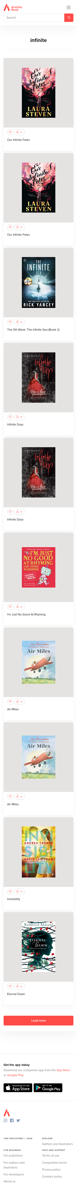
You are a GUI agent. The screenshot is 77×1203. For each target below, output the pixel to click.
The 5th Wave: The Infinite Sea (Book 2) (33, 330)
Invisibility (13, 899)
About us (9, 1181)
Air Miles (13, 709)
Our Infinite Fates (18, 140)
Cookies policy (52, 1176)
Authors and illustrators (57, 1144)
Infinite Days (15, 424)
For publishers (13, 1155)
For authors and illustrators (14, 1165)
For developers (14, 1174)
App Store (63, 1070)
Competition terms (54, 1163)
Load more (38, 1020)
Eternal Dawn (16, 994)
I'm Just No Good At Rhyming (26, 614)
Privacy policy (51, 1170)
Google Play (15, 1075)
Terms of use (50, 1155)
